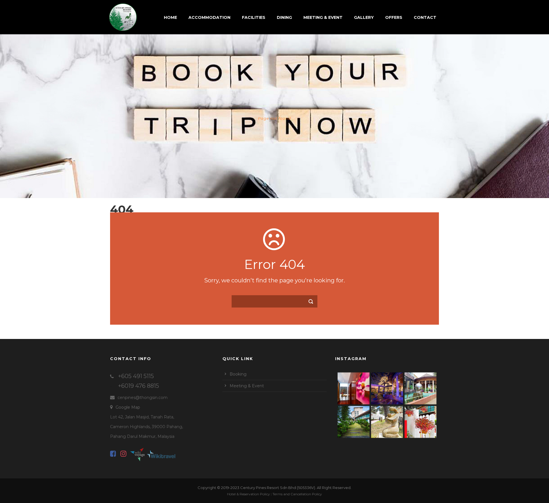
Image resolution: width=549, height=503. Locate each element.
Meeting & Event (323, 17)
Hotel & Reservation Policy (248, 494)
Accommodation (209, 17)
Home (170, 17)
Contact (425, 17)
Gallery (364, 17)
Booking (238, 374)
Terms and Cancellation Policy (297, 494)
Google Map (128, 407)
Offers (393, 17)
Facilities (253, 17)
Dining (284, 17)
